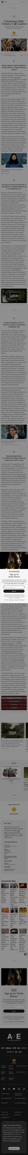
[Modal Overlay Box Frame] (14, 577)
